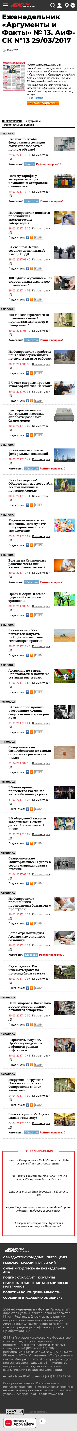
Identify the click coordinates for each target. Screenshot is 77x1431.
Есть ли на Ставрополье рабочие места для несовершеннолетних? (27, 563)
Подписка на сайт (19, 1277)
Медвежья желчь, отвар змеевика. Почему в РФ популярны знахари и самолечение (27, 525)
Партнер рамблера (37, 1412)
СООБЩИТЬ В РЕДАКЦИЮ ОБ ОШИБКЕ (32, 1297)
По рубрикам (32, 120)
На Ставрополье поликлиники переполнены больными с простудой (29, 903)
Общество (31, 201)
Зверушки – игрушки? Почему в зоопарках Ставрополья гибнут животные (25, 1085)
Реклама (10, 1263)
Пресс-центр (57, 1257)
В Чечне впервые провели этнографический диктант (30, 384)
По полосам (12, 120)
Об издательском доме (23, 1257)
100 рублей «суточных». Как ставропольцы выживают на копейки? (30, 281)
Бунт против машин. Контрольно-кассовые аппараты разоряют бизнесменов (26, 415)
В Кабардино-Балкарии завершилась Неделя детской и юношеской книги (27, 823)
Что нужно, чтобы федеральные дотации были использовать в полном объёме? (26, 144)
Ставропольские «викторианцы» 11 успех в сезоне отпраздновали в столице (29, 863)
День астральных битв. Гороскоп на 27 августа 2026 (38, 1193)
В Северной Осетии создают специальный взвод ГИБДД (26, 250)
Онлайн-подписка (43, 103)
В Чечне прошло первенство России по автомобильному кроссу (28, 790)
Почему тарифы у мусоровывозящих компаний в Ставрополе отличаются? (28, 181)
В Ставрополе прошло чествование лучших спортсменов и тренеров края (28, 712)
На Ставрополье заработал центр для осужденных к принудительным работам (30, 355)
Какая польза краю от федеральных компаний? (29, 452)
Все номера (36, 97)
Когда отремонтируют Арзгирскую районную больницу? (26, 936)
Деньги (29, 164)
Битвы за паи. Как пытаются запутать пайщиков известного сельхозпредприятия (26, 635)
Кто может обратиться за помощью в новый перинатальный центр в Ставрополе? (28, 319)
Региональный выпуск (19, 124)
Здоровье (31, 954)
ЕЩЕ (38, 237)
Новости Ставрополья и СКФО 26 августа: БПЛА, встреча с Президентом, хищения (39, 1161)
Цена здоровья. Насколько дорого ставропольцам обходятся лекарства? (29, 1006)
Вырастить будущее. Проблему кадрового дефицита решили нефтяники (25, 1044)
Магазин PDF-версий (38, 1263)
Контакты (46, 1277)
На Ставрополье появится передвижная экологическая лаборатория (29, 217)
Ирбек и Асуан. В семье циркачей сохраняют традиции (26, 597)
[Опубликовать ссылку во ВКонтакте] (27, 237)
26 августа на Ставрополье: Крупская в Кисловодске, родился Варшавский (38, 1224)
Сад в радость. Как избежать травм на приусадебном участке (26, 969)
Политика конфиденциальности (32, 1292)
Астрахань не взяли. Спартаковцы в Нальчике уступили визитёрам (28, 673)
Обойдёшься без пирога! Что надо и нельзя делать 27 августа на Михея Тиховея (38, 1177)
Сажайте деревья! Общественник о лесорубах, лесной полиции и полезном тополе (30, 485)
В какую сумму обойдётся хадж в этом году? (29, 1116)
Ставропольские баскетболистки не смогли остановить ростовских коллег (29, 752)
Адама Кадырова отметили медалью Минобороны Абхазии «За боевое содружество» (38, 1208)
